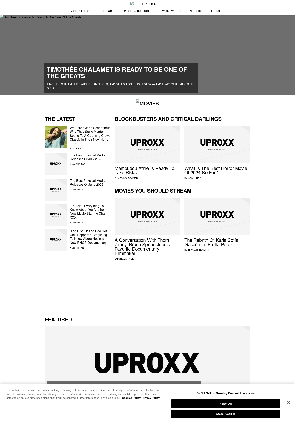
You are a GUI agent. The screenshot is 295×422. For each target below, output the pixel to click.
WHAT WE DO (171, 11)
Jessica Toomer (128, 178)
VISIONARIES (80, 11)
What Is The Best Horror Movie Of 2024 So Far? (215, 170)
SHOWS (107, 11)
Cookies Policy (131, 398)
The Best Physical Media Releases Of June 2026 (87, 182)
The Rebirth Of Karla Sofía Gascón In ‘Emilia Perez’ (211, 242)
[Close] (288, 402)
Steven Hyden (126, 258)
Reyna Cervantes (198, 249)
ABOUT (215, 11)
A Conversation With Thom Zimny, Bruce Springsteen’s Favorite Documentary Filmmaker (142, 246)
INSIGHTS (195, 11)
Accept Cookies (226, 414)
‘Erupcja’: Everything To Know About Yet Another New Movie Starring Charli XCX (88, 211)
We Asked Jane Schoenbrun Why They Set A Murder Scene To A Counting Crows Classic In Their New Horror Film (90, 135)
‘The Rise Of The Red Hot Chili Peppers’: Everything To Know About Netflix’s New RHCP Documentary (88, 237)
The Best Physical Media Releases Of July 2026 (87, 157)
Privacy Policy (151, 398)
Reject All (226, 403)
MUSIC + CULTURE (137, 11)
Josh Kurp (194, 178)
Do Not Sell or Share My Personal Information (226, 393)
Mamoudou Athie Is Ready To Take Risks (144, 170)
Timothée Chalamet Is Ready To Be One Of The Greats (117, 72)
